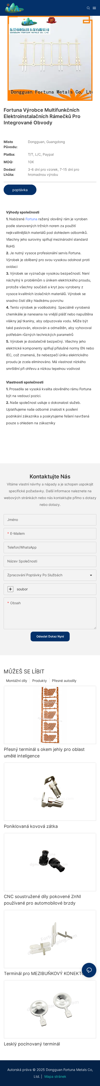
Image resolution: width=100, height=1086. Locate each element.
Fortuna (31, 219)
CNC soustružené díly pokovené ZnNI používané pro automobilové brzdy (42, 900)
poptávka (20, 190)
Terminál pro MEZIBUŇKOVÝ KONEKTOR (46, 973)
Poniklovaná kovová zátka (31, 826)
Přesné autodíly (64, 681)
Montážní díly (16, 681)
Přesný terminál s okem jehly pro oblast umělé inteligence (44, 752)
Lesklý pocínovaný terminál (32, 1043)
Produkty (39, 681)
